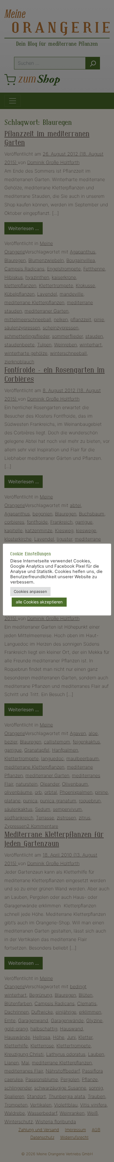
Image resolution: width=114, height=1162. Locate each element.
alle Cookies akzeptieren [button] (39, 601)
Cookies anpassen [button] (30, 591)
